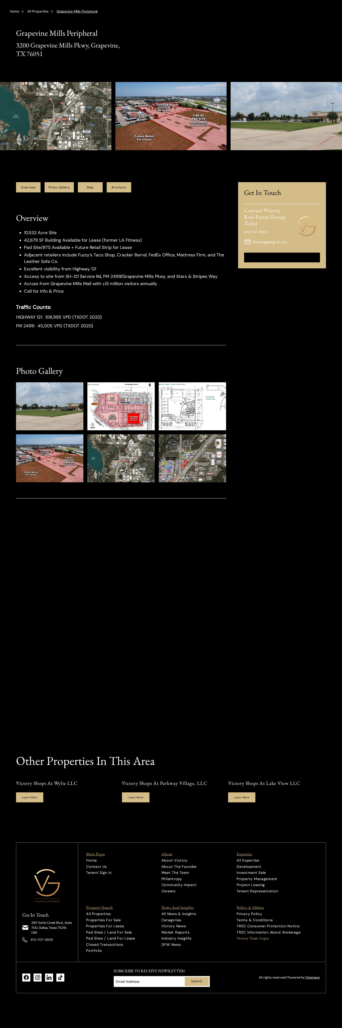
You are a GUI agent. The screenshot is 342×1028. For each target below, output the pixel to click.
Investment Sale (251, 872)
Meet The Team (175, 872)
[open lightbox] (49, 406)
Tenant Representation (257, 891)
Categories (171, 920)
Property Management (257, 879)
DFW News (171, 944)
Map (90, 187)
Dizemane (312, 977)
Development (249, 866)
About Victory (174, 860)
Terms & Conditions (255, 920)
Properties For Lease (105, 926)
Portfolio (94, 950)
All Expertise (248, 860)
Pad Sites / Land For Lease (110, 938)
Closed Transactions (104, 944)
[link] (47, 886)
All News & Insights (178, 914)
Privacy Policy (249, 914)
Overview (28, 187)
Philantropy (171, 879)
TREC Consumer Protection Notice (268, 926)
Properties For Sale (103, 920)
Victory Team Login (253, 938)
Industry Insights (176, 938)
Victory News (173, 926)
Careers (168, 891)
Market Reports (175, 932)
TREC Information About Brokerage (268, 932)
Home (14, 11)
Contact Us (96, 866)
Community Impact (179, 885)
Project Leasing (251, 885)
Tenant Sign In (98, 872)
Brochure (119, 187)
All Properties (38, 11)
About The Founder (179, 866)
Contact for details (282, 257)
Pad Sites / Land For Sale (109, 932)
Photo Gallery (59, 187)
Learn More (29, 797)
